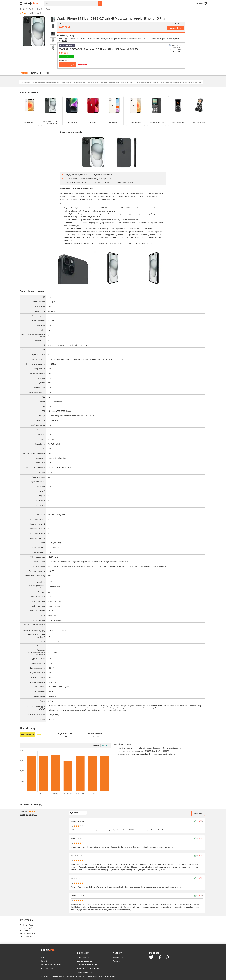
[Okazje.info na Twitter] (151, 957)
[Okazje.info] (32, 3)
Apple (48, 9)
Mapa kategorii (118, 957)
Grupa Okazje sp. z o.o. (58, 976)
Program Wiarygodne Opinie (51, 965)
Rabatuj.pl (116, 961)
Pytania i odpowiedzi (84, 972)
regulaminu (98, 976)
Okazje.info (23, 9)
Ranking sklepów (47, 968)
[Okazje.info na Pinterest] (167, 957)
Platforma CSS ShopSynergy (87, 965)
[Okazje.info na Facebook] (160, 957)
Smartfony (40, 9)
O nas (43, 957)
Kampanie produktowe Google (88, 968)
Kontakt (44, 961)
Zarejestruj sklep (83, 957)
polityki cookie (110, 976)
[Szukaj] (72, 2)
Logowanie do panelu (84, 961)
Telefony (32, 9)
